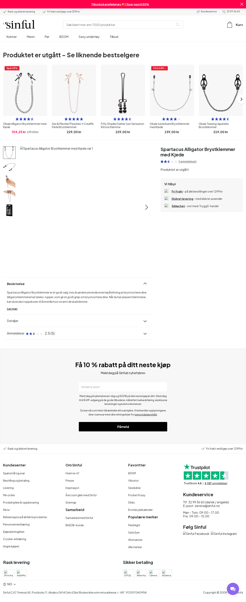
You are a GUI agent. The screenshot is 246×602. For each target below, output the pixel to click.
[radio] (17, 119)
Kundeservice (209, 11)
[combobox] (119, 24)
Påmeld (123, 427)
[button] (241, 4)
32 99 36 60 (233, 11)
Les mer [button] (12, 308)
